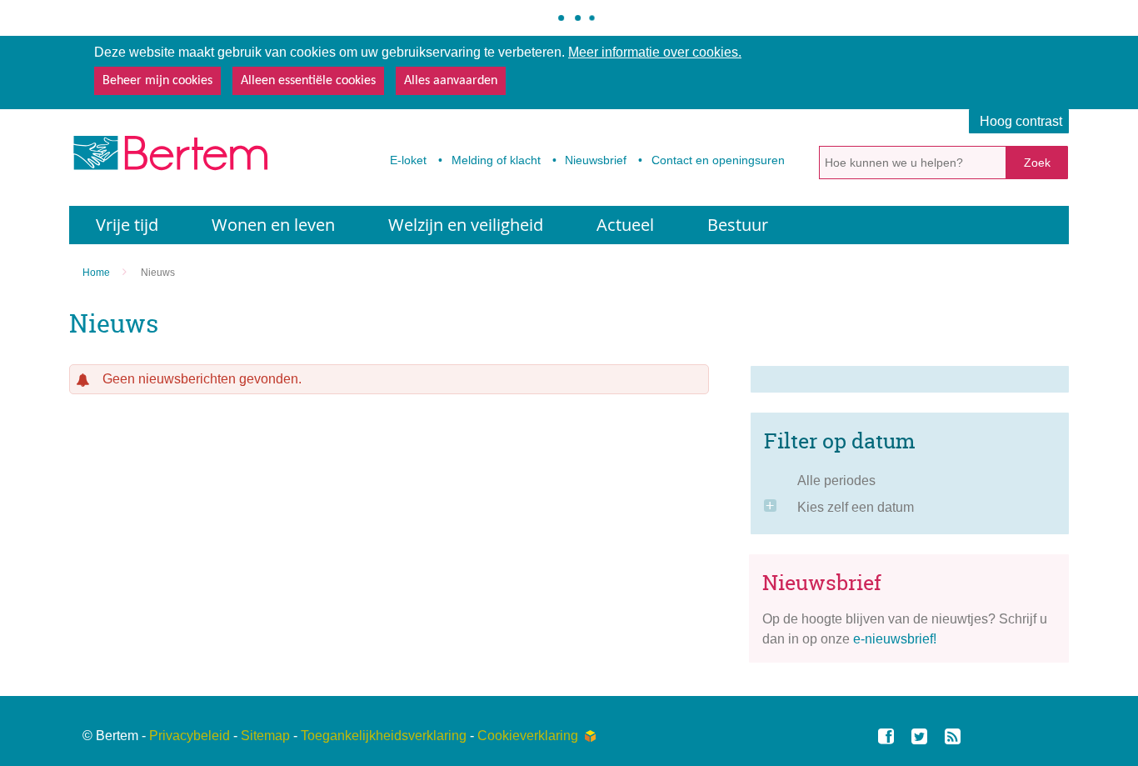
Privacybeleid (189, 735)
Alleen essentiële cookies (308, 81)
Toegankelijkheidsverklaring (384, 735)
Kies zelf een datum (855, 507)
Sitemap (265, 735)
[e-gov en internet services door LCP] (589, 736)
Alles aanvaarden (450, 81)
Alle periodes (836, 480)
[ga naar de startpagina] (169, 158)
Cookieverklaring (527, 735)
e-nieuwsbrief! (894, 639)
